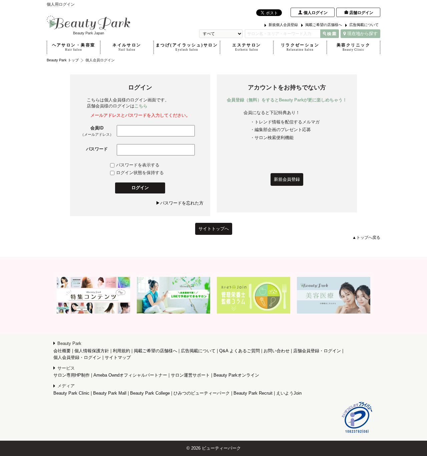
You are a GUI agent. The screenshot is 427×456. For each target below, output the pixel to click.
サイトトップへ (213, 228)
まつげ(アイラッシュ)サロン (187, 47)
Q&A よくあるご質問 (239, 350)
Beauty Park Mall (109, 393)
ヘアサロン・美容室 (73, 47)
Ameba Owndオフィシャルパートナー (130, 375)
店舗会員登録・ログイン (317, 350)
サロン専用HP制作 (71, 375)
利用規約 (121, 350)
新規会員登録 (287, 179)
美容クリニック (353, 47)
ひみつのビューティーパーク (201, 393)
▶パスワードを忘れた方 (179, 202)
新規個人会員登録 (283, 25)
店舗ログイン (361, 12)
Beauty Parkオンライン (236, 375)
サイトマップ (118, 357)
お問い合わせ (277, 350)
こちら (140, 105)
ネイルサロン (126, 47)
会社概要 (62, 350)
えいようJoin (289, 393)
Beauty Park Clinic (71, 393)
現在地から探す (362, 33)
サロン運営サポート (190, 375)
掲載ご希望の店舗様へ (323, 25)
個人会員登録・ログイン (77, 357)
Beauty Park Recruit (253, 393)
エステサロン (246, 47)
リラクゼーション (300, 47)
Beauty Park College (150, 393)
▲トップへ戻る (366, 237)
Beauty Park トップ (63, 60)
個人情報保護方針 (91, 350)
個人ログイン (316, 12)
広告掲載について (364, 25)
